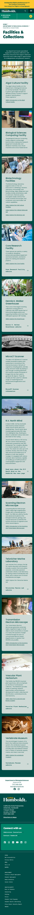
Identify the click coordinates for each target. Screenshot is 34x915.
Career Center (9, 882)
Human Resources (9, 879)
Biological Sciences (6, 16)
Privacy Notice (9, 859)
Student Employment (10, 877)
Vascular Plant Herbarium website (16, 707)
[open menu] (31, 11)
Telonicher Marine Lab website (15, 589)
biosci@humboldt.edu (17, 786)
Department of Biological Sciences (15, 26)
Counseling (8, 891)
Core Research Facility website (15, 270)
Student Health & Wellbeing (13, 901)
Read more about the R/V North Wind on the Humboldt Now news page (16, 471)
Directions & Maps (10, 817)
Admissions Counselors (12, 832)
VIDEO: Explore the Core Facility (15, 263)
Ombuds (6, 906)
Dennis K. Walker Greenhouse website (13, 326)
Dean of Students (10, 889)
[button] (25, 11)
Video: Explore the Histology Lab (15, 215)
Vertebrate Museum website (13, 764)
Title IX (7, 864)
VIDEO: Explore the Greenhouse (15, 319)
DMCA (6, 862)
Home (5, 24)
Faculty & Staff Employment (13, 874)
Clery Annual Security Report (13, 904)
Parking (7, 894)
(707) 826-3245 (17, 784)
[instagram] (19, 789)
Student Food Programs (11, 899)
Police (6, 896)
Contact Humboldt (10, 835)
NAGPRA (6, 867)
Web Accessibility (10, 857)
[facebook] (15, 789)
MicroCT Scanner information (12, 390)
